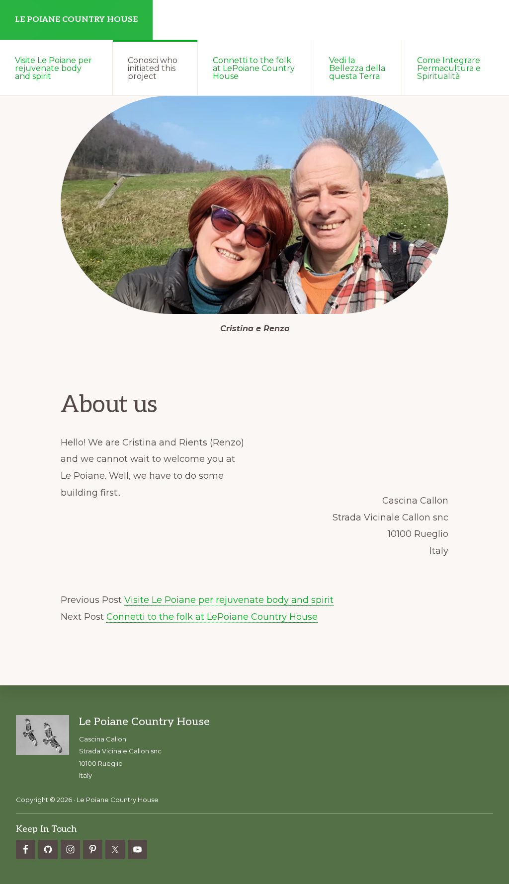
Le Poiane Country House (76, 19)
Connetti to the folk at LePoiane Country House (212, 616)
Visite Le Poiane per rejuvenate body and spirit (229, 599)
